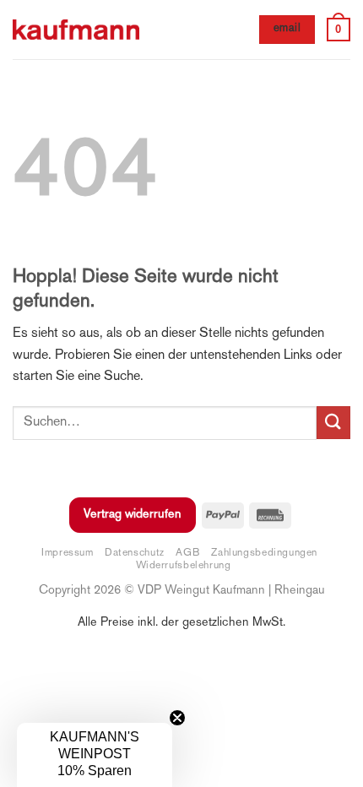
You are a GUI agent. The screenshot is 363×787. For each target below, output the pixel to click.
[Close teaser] (177, 717)
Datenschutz (135, 553)
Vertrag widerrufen (133, 514)
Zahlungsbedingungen (264, 553)
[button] (338, 29)
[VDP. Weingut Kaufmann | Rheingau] (76, 30)
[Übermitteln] (333, 422)
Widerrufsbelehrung (183, 566)
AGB (188, 553)
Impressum (67, 553)
